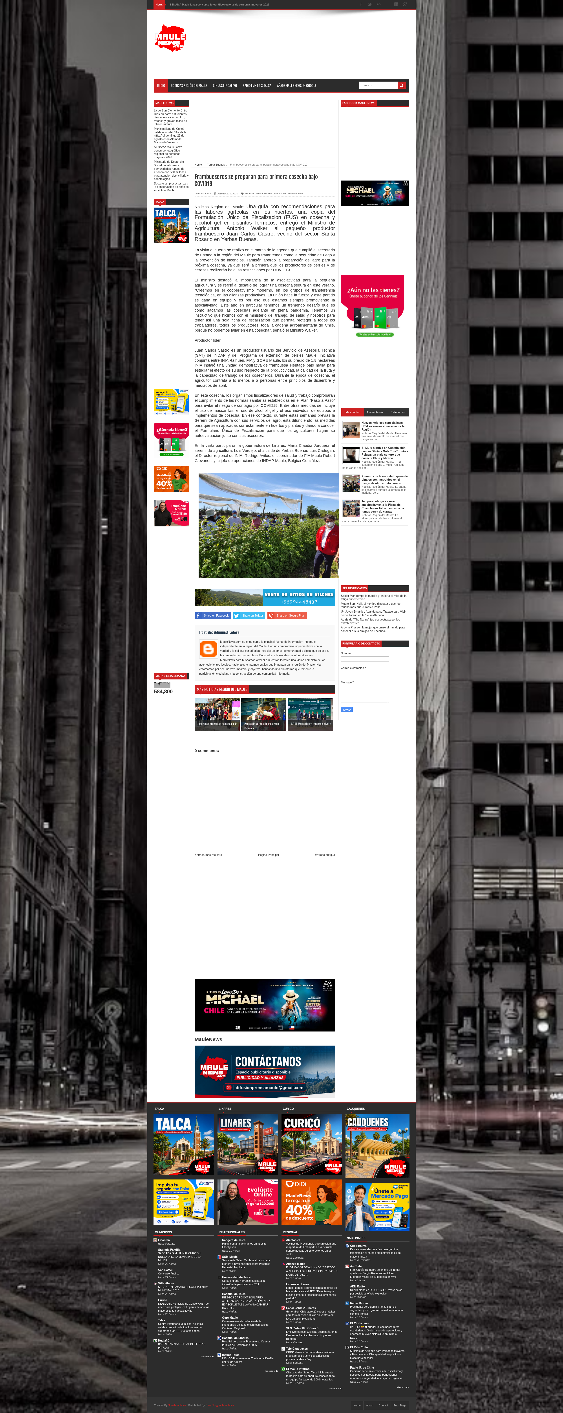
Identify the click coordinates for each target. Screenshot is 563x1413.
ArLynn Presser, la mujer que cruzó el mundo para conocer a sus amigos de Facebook (373, 629)
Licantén (164, 1240)
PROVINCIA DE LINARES (258, 193)
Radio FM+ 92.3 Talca (257, 85)
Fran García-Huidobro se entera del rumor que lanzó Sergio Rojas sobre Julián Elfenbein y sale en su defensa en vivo (375, 1273)
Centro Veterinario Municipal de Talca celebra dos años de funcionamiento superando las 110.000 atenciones (180, 1327)
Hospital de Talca (233, 1294)
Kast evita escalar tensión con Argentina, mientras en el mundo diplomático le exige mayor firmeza (375, 1253)
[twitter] (370, 4)
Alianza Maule (295, 1263)
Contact (383, 1405)
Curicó (162, 1300)
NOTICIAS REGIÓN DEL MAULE (189, 85)
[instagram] (387, 4)
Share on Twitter (252, 615)
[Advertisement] (329, 48)
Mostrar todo (207, 1356)
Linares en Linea (297, 1284)
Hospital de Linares (235, 1338)
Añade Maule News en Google (296, 85)
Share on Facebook (216, 615)
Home (357, 1405)
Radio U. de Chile (362, 1367)
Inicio (161, 85)
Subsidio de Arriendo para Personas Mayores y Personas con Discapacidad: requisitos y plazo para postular (377, 1354)
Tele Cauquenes (297, 1348)
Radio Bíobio (359, 1303)
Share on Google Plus (291, 615)
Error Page (399, 1405)
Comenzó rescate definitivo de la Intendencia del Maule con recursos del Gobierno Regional (245, 1325)
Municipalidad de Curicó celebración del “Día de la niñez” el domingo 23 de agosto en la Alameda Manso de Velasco (170, 135)
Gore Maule (230, 1317)
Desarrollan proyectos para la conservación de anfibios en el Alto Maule (171, 187)
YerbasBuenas (295, 193)
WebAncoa (280, 193)
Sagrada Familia (169, 1249)
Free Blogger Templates (219, 1405)
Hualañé (163, 1340)
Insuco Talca (230, 1354)
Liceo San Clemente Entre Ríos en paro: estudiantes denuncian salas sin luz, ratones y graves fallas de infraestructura (170, 117)
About (369, 1405)
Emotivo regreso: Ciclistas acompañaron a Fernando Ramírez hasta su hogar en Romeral (311, 1335)
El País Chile (359, 1347)
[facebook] (361, 4)
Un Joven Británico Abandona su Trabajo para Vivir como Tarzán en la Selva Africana (373, 613)
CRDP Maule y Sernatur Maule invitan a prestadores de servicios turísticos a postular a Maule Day (310, 1356)
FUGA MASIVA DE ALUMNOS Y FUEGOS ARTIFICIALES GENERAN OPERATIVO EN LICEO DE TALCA (312, 1271)
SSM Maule (230, 1256)
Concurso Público (168, 1273)
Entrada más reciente (208, 854)
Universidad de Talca (236, 1277)
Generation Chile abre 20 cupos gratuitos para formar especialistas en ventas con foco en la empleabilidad (310, 1315)
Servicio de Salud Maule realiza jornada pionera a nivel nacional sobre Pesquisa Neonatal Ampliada (246, 1264)
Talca (161, 1320)
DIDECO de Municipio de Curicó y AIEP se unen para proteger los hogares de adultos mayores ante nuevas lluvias (183, 1307)
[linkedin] (396, 4)
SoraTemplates (177, 1405)
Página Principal (268, 854)
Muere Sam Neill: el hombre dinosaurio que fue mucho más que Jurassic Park (370, 605)
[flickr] (378, 4)
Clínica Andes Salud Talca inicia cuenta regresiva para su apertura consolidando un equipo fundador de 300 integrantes (310, 1376)
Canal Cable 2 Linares (301, 1308)
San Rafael (165, 1270)
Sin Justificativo (225, 85)
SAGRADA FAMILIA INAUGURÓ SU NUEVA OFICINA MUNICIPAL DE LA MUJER (179, 1257)
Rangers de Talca (233, 1240)
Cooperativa (358, 1245)
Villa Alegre (166, 1283)
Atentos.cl (293, 1240)
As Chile (356, 1266)
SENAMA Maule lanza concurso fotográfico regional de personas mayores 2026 (168, 152)
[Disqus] (265, 919)
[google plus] (405, 4)
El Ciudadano (359, 1323)
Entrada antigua (325, 854)
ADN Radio (357, 1286)
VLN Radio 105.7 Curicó (302, 1328)
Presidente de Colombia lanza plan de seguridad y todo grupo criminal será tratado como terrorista (376, 1310)
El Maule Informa (297, 1369)
